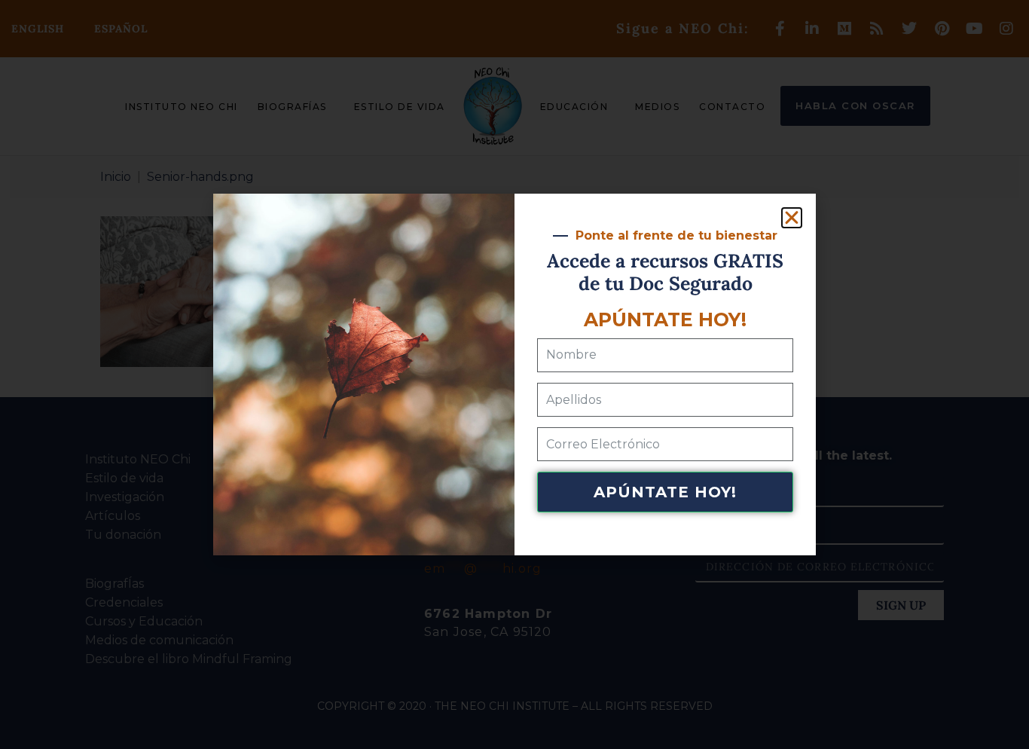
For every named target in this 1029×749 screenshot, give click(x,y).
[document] (514, 374)
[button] (792, 218)
